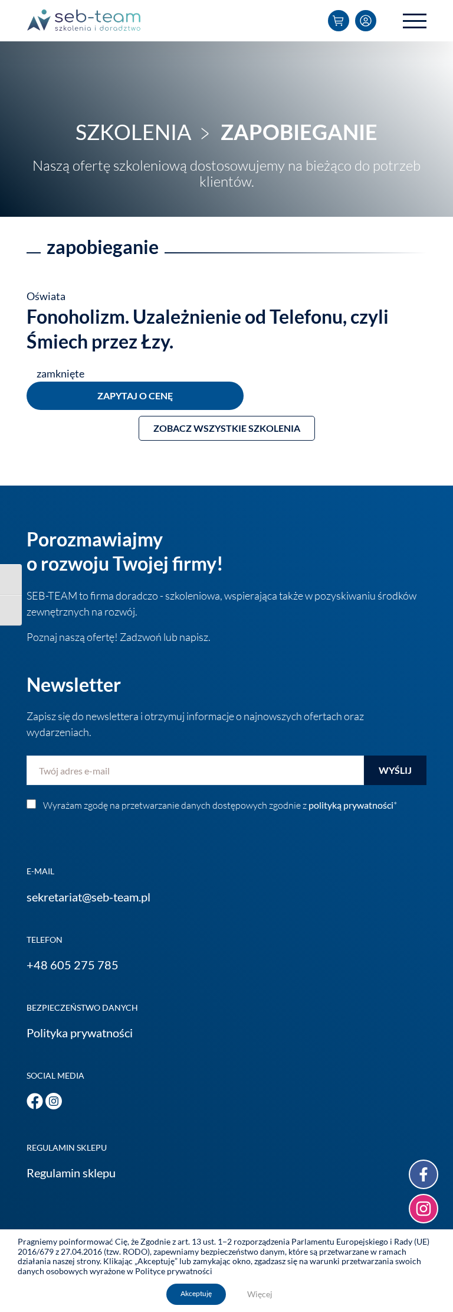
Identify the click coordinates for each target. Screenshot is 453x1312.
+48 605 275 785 (73, 965)
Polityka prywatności (80, 1032)
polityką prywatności (350, 804)
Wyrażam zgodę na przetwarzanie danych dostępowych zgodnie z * (220, 805)
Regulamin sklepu (71, 1173)
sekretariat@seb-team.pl (88, 897)
